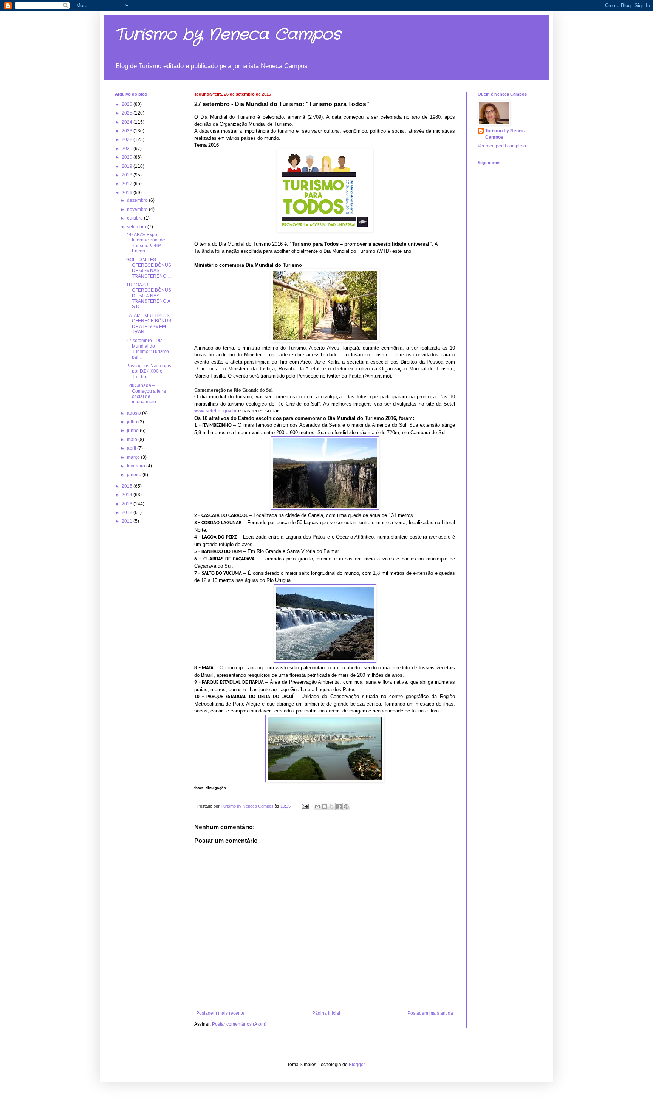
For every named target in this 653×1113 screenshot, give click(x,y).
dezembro (138, 200)
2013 (127, 503)
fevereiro (136, 466)
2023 (127, 130)
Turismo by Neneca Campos (228, 34)
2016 (127, 192)
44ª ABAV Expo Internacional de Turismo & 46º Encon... (145, 243)
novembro (138, 209)
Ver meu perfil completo (502, 146)
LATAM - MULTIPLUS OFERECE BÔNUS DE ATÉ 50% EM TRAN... (148, 323)
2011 (127, 521)
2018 (127, 175)
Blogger (357, 1064)
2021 (127, 148)
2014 (127, 494)
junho (133, 430)
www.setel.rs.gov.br (215, 410)
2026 (127, 104)
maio (132, 439)
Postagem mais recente (220, 1013)
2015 (127, 486)
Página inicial (326, 1013)
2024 (127, 122)
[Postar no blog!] (324, 806)
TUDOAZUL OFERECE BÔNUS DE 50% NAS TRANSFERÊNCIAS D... (148, 296)
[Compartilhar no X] (332, 806)
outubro (135, 218)
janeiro (134, 474)
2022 (127, 139)
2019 (127, 166)
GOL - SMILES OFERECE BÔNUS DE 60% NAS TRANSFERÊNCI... (148, 268)
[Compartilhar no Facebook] (339, 806)
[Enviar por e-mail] (317, 806)
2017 (127, 183)
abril (132, 448)
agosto (134, 413)
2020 (127, 157)
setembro (137, 226)
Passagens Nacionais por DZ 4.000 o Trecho (148, 371)
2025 (127, 113)
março (134, 457)
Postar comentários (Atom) (239, 1024)
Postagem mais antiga (430, 1013)
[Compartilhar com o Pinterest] (346, 806)
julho (132, 421)
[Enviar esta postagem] (305, 806)
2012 (127, 512)
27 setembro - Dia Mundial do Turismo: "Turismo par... (147, 348)
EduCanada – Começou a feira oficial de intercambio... (146, 393)
